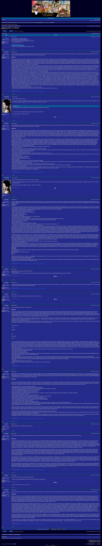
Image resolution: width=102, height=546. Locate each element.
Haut (2, 49)
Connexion (3, 19)
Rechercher (98, 19)
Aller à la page (89, 531)
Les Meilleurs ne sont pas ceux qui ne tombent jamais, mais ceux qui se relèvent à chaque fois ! (28, 91)
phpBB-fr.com (53, 545)
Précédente (92, 531)
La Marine (6, 28)
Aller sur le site (51, 18)
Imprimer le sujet (4, 33)
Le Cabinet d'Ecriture (17, 534)
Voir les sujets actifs (14, 24)
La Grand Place (10, 534)
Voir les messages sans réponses (6, 24)
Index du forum (4, 534)
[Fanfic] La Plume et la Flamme (10, 28)
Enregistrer (52, 22)
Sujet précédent (93, 33)
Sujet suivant (98, 33)
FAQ (95, 19)
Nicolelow (18, 484)
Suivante (99, 531)
